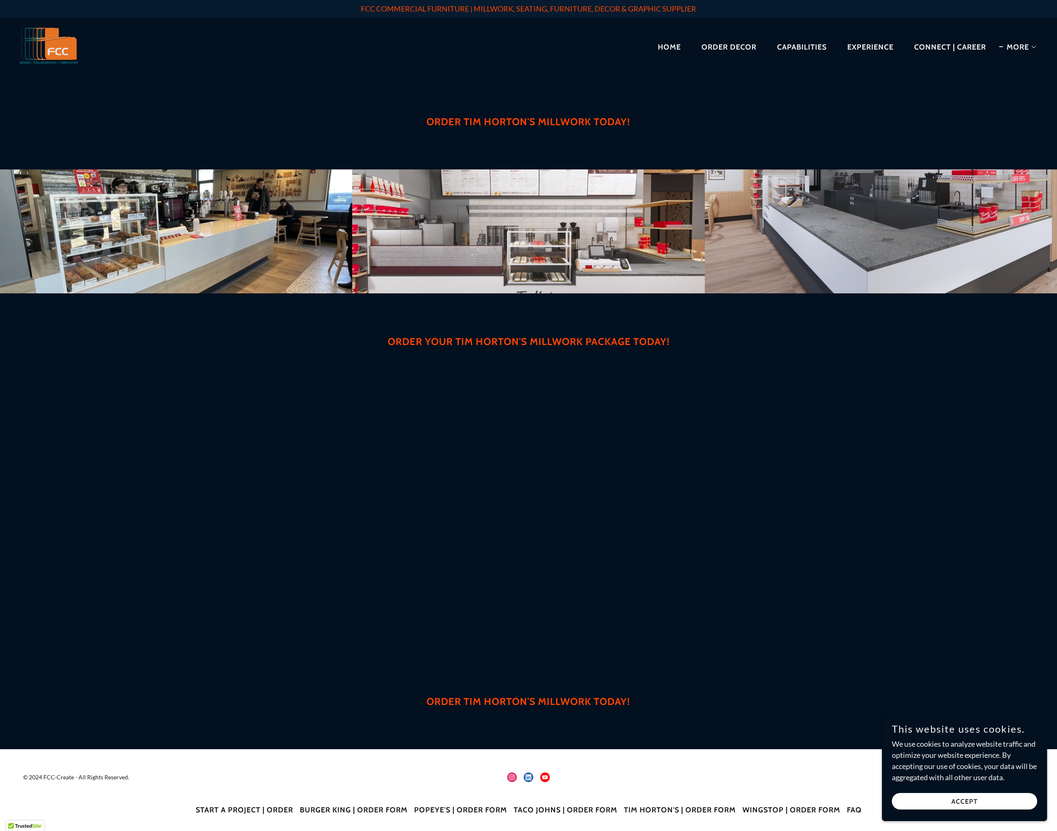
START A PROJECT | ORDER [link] (244, 809)
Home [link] (669, 47)
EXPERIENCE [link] (870, 47)
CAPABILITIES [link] (802, 47)
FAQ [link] (854, 809)
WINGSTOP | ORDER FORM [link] (791, 809)
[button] (1018, 47)
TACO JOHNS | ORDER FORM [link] (565, 809)
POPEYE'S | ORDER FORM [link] (460, 809)
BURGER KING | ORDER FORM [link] (354, 809)
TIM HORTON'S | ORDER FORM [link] (680, 809)
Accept (964, 801)
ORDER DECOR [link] (729, 47)
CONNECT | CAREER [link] (950, 47)
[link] (49, 45)
